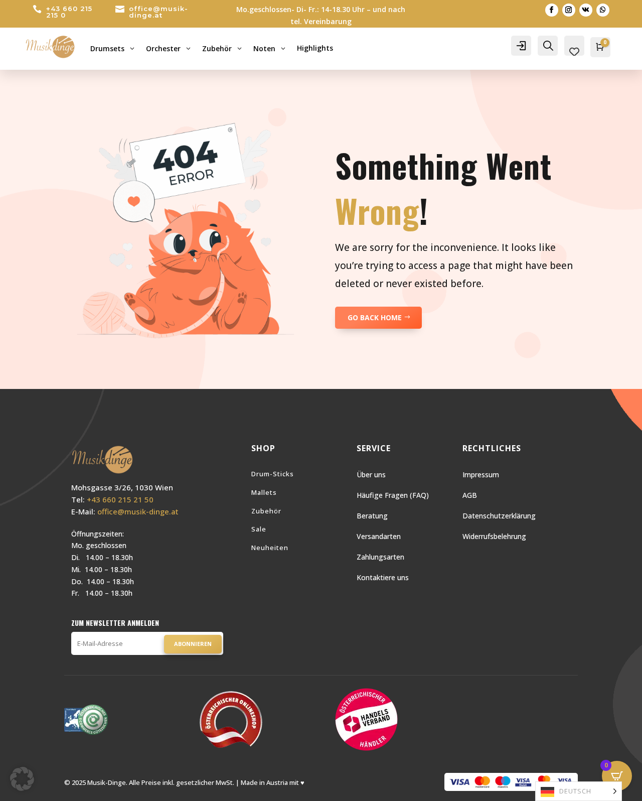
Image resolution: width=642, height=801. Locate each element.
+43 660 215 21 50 (120, 499)
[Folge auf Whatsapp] (602, 10)
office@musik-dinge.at (158, 12)
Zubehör (266, 510)
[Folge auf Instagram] (568, 10)
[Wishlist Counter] (574, 52)
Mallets (264, 492)
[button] (22, 779)
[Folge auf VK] (585, 10)
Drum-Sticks (272, 473)
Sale (258, 528)
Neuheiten (269, 547)
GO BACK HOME (375, 317)
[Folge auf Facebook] (551, 10)
